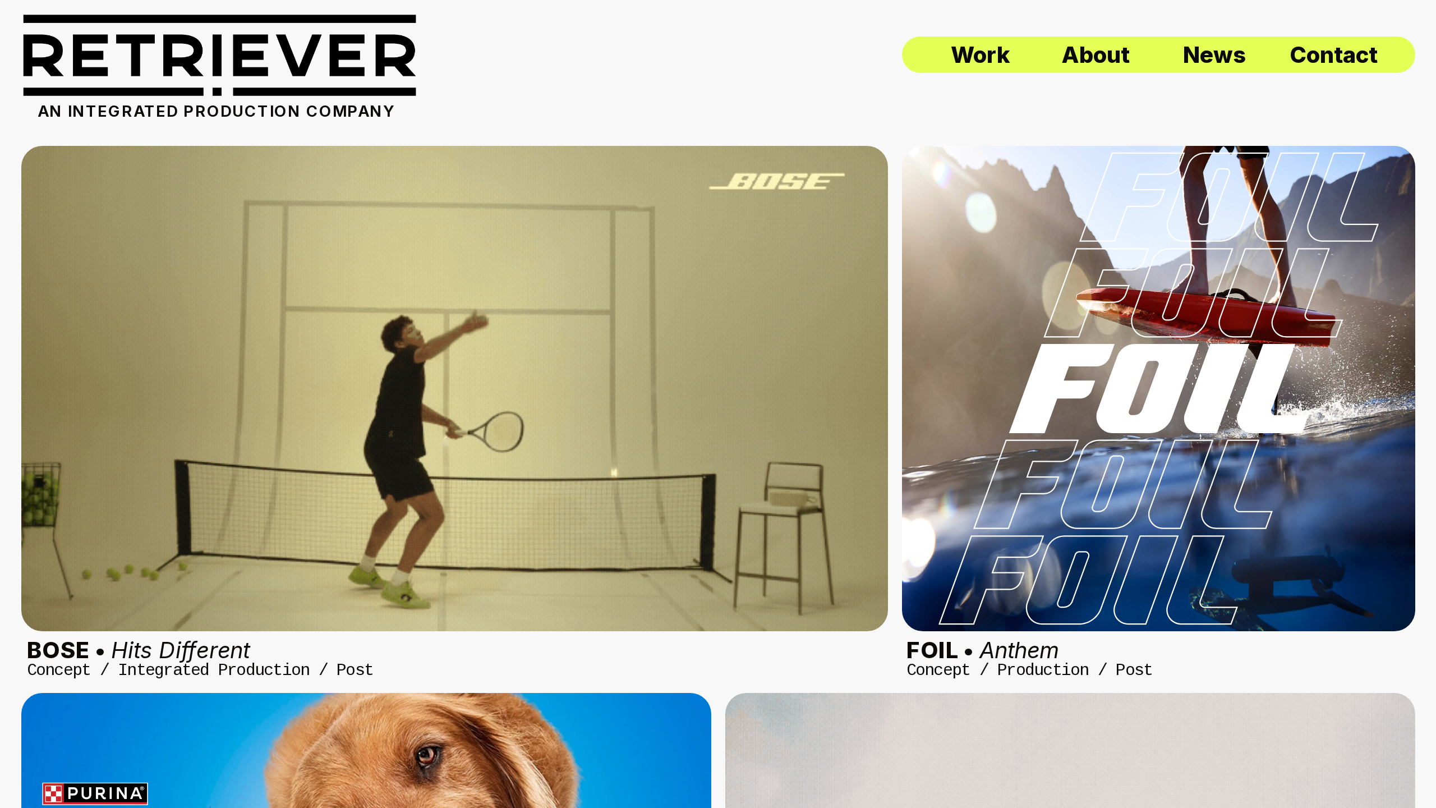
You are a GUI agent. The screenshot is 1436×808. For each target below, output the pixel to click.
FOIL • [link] (982, 650)
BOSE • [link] (138, 650)
